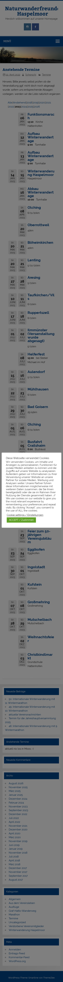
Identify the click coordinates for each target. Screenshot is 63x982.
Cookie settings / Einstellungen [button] (25, 514)
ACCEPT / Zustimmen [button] (21, 520)
